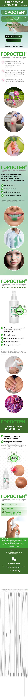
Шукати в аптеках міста (13, 36)
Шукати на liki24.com (13, 40)
